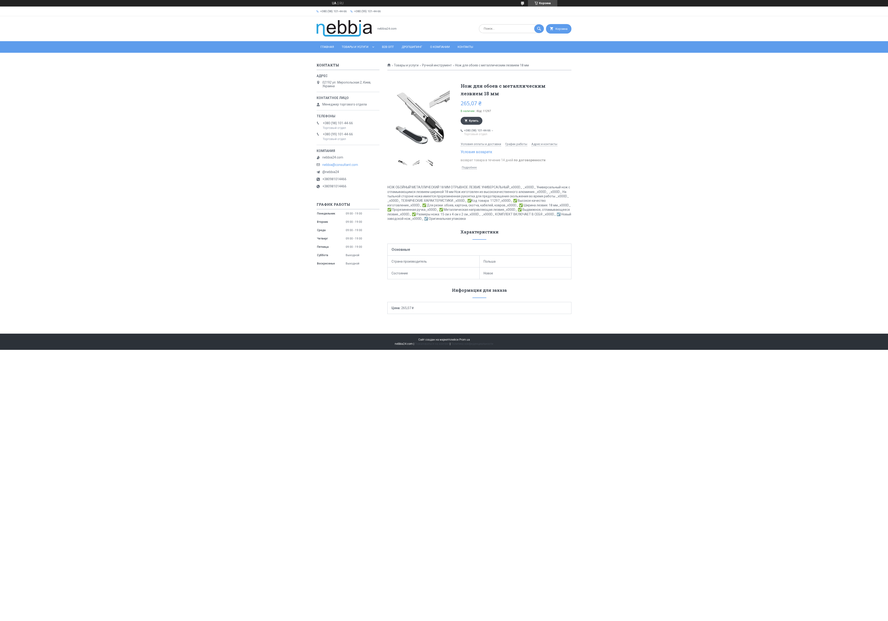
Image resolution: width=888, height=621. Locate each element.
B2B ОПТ (388, 47)
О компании (440, 47)
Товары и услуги (355, 47)
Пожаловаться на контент (432, 343)
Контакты (465, 47)
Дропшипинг (412, 47)
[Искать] (539, 28)
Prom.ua (464, 339)
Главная (327, 47)
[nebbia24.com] (344, 35)
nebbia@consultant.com (340, 165)
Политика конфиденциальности (472, 343)
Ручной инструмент (437, 65)
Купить (473, 120)
